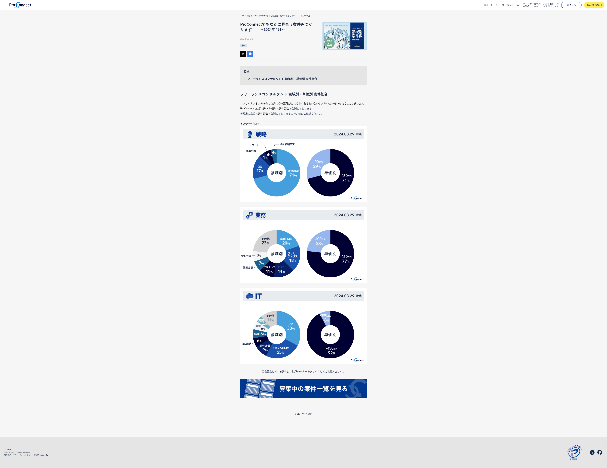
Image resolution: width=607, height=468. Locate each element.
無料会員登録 (594, 5)
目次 (247, 71)
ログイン (571, 5)
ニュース (499, 5)
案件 (243, 45)
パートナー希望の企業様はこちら (532, 5)
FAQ (518, 5)
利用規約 (7, 455)
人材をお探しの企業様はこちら (551, 5)
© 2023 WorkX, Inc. (41, 455)
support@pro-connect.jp (20, 452)
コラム (510, 5)
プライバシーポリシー (22, 455)
